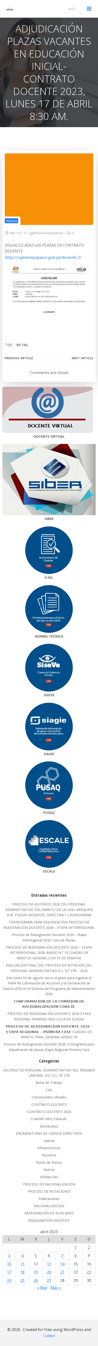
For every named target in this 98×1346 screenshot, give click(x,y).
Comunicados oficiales (49, 1097)
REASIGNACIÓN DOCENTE (49, 1220)
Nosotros (49, 1155)
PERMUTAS (49, 1177)
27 (49, 1280)
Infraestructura (49, 1148)
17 (9, 1272)
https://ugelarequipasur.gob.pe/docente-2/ (43, 257)
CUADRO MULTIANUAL (49, 1119)
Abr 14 (15, 233)
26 (36, 1280)
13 (49, 1264)
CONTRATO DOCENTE (49, 1104)
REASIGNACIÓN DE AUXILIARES (49, 1213)
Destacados (49, 1126)
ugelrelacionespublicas (46, 233)
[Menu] (89, 9)
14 (62, 1264)
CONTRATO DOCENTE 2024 (49, 1111)
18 (22, 1272)
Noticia (11, 220)
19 (36, 1272)
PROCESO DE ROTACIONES (49, 1191)
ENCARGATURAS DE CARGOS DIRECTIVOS (49, 1133)
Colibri (49, 1335)
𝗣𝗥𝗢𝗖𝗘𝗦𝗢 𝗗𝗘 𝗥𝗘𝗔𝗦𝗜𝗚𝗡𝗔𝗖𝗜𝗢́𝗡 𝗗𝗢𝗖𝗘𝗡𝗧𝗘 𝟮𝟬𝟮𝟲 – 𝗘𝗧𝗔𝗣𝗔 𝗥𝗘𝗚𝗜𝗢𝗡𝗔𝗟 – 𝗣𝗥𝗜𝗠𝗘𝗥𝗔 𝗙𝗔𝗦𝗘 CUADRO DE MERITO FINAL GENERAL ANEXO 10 (49, 1031)
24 (9, 1280)
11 (22, 1264)
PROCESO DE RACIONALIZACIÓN (49, 1184)
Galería (49, 1140)
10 (9, 1264)
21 (62, 1272)
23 (89, 1272)
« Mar (42, 1287)
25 (22, 1280)
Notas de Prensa (49, 1162)
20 (49, 1272)
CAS (49, 1090)
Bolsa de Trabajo (49, 1082)
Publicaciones (49, 1198)
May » (55, 1287)
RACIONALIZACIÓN (49, 1206)
